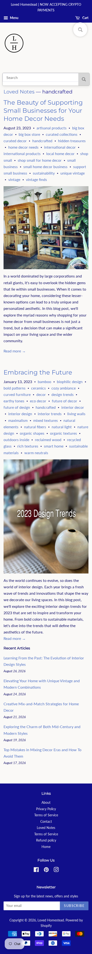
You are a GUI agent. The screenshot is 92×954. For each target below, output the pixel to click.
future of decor (64, 401)
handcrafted (42, 140)
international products (22, 153)
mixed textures (45, 420)
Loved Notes (19, 92)
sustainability (44, 173)
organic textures (63, 433)
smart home (53, 446)
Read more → (15, 351)
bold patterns (14, 388)
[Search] (83, 79)
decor (41, 394)
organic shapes (32, 433)
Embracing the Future (38, 372)
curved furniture (17, 394)
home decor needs (23, 147)
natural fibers (35, 426)
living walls (76, 413)
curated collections (61, 134)
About (46, 802)
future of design (17, 407)
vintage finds (36, 179)
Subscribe (74, 906)
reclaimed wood (48, 439)
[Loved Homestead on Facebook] (36, 870)
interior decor (72, 407)
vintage (14, 179)
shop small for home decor (40, 160)
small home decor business (45, 166)
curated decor (15, 140)
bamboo (44, 381)
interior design (20, 413)
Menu (13, 18)
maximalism (18, 420)
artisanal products (52, 128)
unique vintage (72, 173)
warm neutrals (36, 452)
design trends (62, 394)
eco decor (38, 401)
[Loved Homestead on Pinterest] (46, 870)
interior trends (50, 413)
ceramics (38, 388)
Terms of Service (46, 815)
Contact (46, 821)
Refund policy (46, 840)
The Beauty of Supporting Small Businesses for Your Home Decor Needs (43, 110)
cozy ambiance (63, 388)
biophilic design (70, 381)
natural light (62, 426)
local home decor (60, 153)
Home (46, 847)
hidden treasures (72, 140)
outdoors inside (16, 439)
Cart (85, 18)
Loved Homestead (51, 920)
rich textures (27, 446)
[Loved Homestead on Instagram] (56, 870)
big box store (29, 134)
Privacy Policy (46, 809)
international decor (60, 147)
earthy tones (14, 401)
